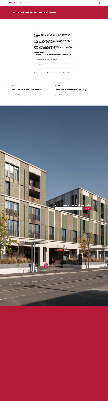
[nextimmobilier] (16, 2)
